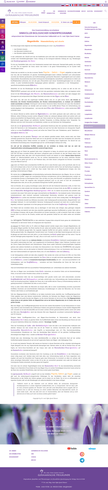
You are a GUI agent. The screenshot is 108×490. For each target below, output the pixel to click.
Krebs (54, 234)
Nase (86, 151)
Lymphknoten (88, 118)
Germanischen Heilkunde (31, 126)
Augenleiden (88, 45)
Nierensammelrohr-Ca (91, 159)
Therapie (34, 136)
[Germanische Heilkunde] (2, 21)
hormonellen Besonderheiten (22, 330)
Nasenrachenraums (51, 94)
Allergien (87, 37)
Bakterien (18, 259)
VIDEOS (33, 457)
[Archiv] (2, 47)
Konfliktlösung (27, 130)
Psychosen (88, 175)
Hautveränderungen (90, 74)
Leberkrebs (88, 110)
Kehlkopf (87, 98)
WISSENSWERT (98, 11)
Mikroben (33, 85)
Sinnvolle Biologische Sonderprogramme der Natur (93, 28)
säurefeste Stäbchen (18, 132)
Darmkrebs (54, 193)
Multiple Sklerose (90, 135)
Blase (67, 96)
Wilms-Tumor (88, 163)
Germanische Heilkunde (22, 374)
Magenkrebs (89, 126)
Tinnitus (87, 195)
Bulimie (87, 57)
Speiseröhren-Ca (90, 187)
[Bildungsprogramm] (2, 53)
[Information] (2, 31)
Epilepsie (87, 139)
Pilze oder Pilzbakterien (56, 108)
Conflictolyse (63, 204)
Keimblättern (62, 354)
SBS (2, 26)
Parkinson (88, 143)
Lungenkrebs (88, 114)
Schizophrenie (89, 183)
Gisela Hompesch (28, 22)
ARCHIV (83, 11)
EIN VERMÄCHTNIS (15, 454)
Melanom (87, 82)
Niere (86, 155)
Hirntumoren (88, 90)
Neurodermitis (89, 78)
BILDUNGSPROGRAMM (74, 11)
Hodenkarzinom (89, 94)
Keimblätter (60, 45)
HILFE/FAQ (90, 11)
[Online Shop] (2, 36)
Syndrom (87, 191)
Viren (44, 257)
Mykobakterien (43, 114)
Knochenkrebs (89, 102)
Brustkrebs (88, 53)
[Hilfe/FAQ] (2, 64)
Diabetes (87, 211)
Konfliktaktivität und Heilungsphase (24, 279)
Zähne (86, 203)
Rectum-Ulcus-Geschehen (47, 334)
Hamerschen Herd (17, 320)
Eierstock (87, 70)
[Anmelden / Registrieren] (106, 2)
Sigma (57, 96)
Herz (86, 86)
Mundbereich (88, 147)
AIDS (86, 33)
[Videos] (2, 42)
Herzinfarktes (25, 312)
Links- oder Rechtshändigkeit (38, 325)
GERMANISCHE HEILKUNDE (39, 451)
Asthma (87, 41)
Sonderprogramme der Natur (24, 61)
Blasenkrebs (88, 49)
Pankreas (87, 167)
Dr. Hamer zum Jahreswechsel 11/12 (57, 22)
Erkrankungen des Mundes (30, 94)
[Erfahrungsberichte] (2, 58)
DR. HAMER (43, 12)
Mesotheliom (88, 130)
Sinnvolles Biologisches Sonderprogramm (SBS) (34, 190)
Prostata (87, 171)
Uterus (87, 199)
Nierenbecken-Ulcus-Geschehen (66, 348)
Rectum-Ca (88, 65)
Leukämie (87, 106)
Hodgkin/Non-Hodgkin (91, 122)
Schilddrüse (88, 179)
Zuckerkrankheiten (90, 207)
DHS (78, 108)
